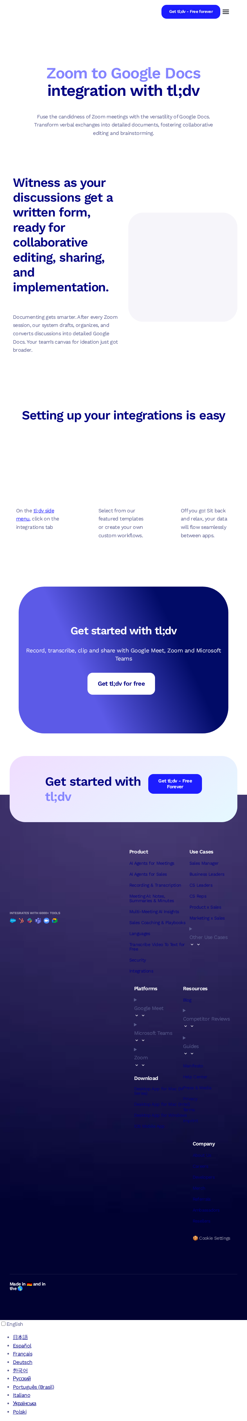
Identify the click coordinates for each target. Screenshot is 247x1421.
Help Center (195, 1076)
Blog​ (187, 1000)
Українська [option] (24, 1403)
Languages (139, 933)
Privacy (190, 1098)
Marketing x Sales (207, 918)
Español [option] (22, 1346)
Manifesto (193, 1065)
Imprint (190, 1120)
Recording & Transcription (155, 885)
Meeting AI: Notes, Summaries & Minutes (151, 898)
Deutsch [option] (22, 1362)
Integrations (141, 970)
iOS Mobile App (149, 1126)
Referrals (202, 1199)
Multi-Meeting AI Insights (154, 911)
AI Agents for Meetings (151, 863)
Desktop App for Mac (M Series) (158, 1091)
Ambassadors (206, 1210)
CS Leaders (201, 885)
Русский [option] (22, 1379)
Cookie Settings (214, 1238)
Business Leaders (206, 874)
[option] (130, 1337)
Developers (204, 1177)
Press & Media (197, 1087)
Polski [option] (19, 1412)
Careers (200, 1166)
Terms (189, 1109)
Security (137, 959)
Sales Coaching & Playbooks (157, 922)
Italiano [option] (21, 1395)
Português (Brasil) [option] (33, 1387)
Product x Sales (205, 907)
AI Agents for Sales (148, 874)
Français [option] (22, 1354)
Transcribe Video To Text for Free (157, 947)
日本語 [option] (20, 1337)
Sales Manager (204, 863)
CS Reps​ (197, 896)
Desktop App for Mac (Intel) (162, 1104)
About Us (202, 1155)
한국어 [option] (20, 1370)
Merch (199, 1188)
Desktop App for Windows (160, 1115)
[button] (225, 11)
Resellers (201, 1221)
